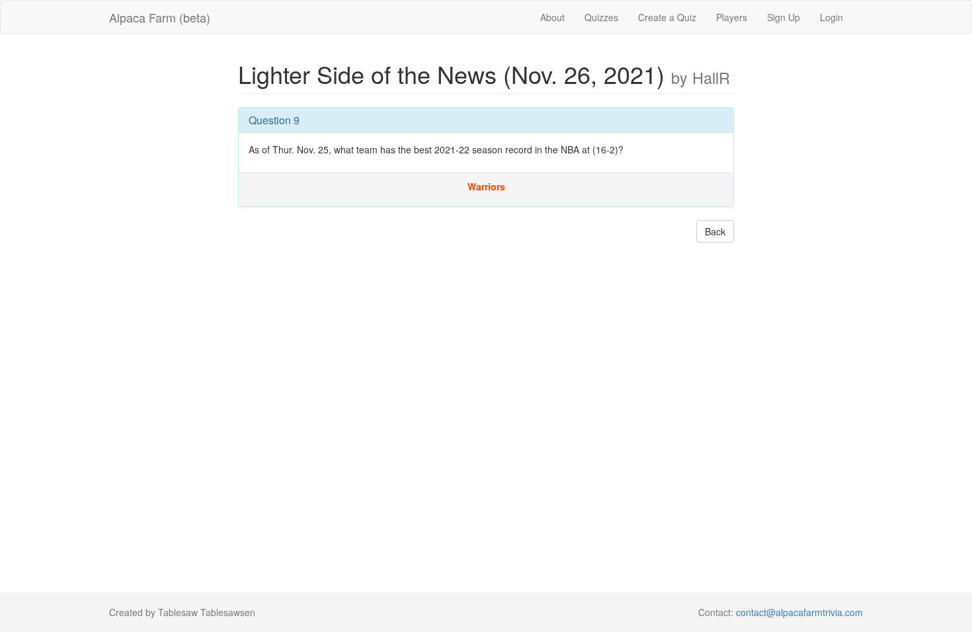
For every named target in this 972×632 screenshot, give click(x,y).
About (552, 17)
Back (715, 231)
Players (731, 17)
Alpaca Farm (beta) (159, 17)
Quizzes (601, 17)
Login (831, 17)
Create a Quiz (667, 17)
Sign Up (783, 17)
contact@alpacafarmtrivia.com (799, 612)
